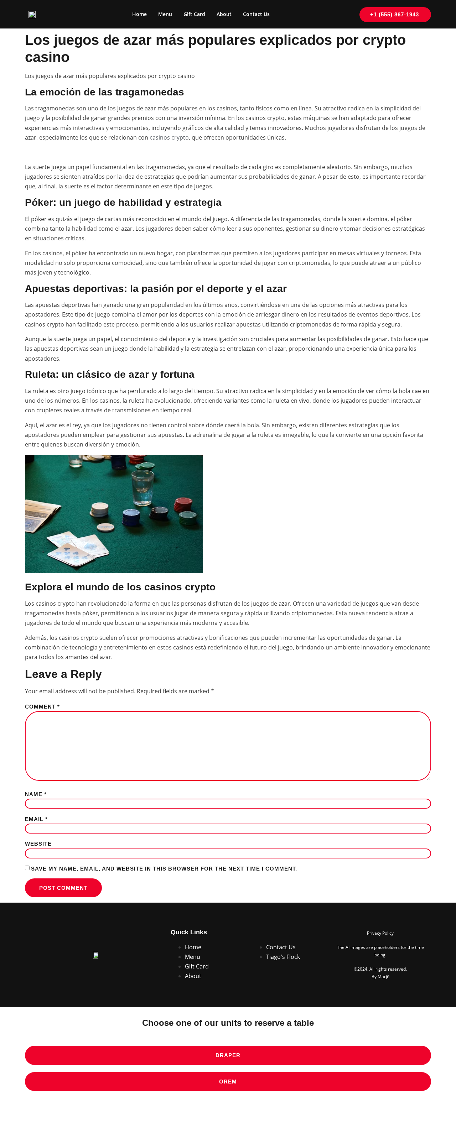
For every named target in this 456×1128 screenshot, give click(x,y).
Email (36, 819)
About (224, 14)
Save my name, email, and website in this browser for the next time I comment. (164, 868)
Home (139, 14)
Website (38, 843)
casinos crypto (169, 137)
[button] (228, 1055)
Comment (42, 706)
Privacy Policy (380, 933)
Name (36, 794)
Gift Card (194, 14)
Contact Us (256, 14)
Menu (165, 14)
